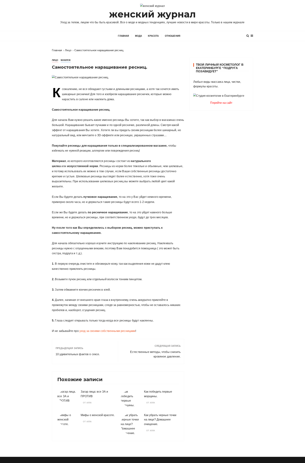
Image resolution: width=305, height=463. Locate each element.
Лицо (55, 60)
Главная (123, 36)
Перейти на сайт (221, 102)
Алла (89, 403)
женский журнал (152, 14)
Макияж (66, 60)
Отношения (172, 36)
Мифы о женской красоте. (98, 415)
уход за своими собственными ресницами (107, 330)
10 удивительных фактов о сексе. (78, 354)
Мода (138, 36)
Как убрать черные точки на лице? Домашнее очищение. (160, 420)
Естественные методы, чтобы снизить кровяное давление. (155, 354)
